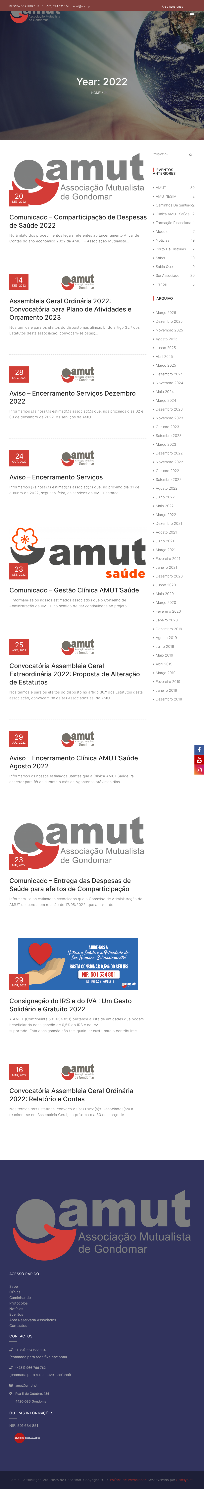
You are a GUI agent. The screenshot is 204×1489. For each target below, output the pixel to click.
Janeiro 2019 (166, 690)
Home (96, 93)
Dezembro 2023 (169, 409)
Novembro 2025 (169, 330)
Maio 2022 (165, 506)
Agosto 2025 (167, 339)
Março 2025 (166, 365)
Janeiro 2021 (166, 567)
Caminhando (20, 1298)
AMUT (161, 188)
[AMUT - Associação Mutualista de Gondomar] (35, 13)
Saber (160, 258)
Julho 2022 (165, 497)
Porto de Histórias (171, 249)
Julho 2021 (165, 541)
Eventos (16, 1314)
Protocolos (18, 1303)
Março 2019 (166, 673)
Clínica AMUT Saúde (172, 214)
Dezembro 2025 (169, 321)
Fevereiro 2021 (168, 559)
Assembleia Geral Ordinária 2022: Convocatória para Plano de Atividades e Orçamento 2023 (70, 309)
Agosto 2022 (167, 488)
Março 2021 (166, 550)
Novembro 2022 (169, 462)
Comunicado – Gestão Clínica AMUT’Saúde (74, 590)
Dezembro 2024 (169, 374)
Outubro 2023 (167, 427)
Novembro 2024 (169, 383)
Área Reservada (172, 6)
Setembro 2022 (168, 479)
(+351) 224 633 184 (56, 6)
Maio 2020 (165, 594)
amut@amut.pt (82, 6)
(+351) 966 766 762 (30, 1368)
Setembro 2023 (168, 436)
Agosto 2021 (166, 532)
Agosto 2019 (166, 638)
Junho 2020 (166, 585)
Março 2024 (166, 400)
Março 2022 (166, 515)
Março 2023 (166, 444)
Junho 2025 (166, 348)
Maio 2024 (165, 392)
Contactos (18, 1325)
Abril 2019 (164, 664)
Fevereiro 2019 (168, 682)
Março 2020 (166, 602)
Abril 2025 (164, 356)
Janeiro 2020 (167, 620)
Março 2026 (166, 312)
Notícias (162, 240)
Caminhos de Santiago (174, 205)
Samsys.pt (184, 1480)
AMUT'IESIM (166, 196)
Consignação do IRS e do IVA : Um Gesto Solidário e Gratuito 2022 (70, 1005)
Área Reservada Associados (32, 1320)
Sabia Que (164, 267)
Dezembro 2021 (169, 523)
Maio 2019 (164, 655)
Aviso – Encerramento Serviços (56, 477)
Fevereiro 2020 (168, 611)
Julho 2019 (165, 646)
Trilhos (161, 284)
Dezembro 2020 (169, 576)
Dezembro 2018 (169, 699)
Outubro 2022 (167, 471)
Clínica (15, 1292)
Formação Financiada (173, 223)
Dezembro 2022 (169, 453)
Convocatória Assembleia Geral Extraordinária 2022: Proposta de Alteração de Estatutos (74, 674)
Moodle (162, 231)
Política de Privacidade (128, 1480)
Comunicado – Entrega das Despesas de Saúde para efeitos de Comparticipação (70, 885)
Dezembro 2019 (169, 629)
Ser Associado (167, 275)
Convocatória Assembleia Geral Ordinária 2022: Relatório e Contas (71, 1095)
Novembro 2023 (169, 418)
